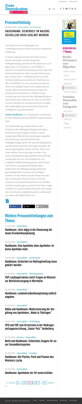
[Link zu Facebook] (60, 8)
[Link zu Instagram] (69, 8)
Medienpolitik (70, 79)
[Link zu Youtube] (66, 8)
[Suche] (49, 9)
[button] (15, 206)
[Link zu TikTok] (75, 8)
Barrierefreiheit (63, 1)
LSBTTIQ (68, 119)
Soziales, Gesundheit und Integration (71, 102)
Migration (68, 83)
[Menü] (54, 8)
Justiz (66, 75)
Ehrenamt (68, 111)
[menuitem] (63, 1)
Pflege (66, 123)
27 (44, 382)
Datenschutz (69, 71)
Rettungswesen (36, 274)
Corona (20, 337)
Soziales (33, 353)
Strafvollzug (35, 27)
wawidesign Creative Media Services (21, 401)
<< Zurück (10, 382)
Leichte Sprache (73, 1)
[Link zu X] (63, 8)
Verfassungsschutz (72, 91)
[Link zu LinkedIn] (72, 8)
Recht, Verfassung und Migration (70, 62)
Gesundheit (23, 27)
